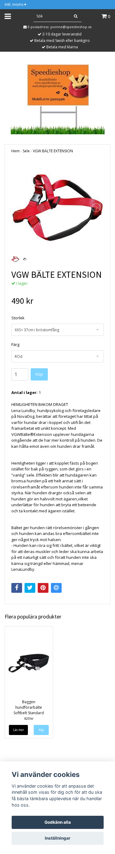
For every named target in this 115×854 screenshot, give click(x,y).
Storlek (18, 318)
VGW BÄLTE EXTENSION (53, 151)
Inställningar (58, 838)
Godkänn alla (57, 822)
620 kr (28, 718)
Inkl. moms (15, 4)
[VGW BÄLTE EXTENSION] (57, 208)
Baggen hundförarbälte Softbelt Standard (28, 707)
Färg (15, 344)
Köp (39, 374)
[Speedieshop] (58, 98)
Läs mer (18, 730)
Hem (15, 151)
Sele (26, 151)
